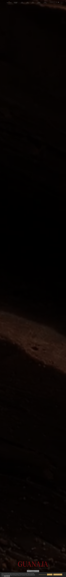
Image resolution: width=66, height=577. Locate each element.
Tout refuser (50, 574)
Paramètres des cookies (42, 574)
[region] (33, 574)
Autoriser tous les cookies (58, 574)
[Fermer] (65, 574)
